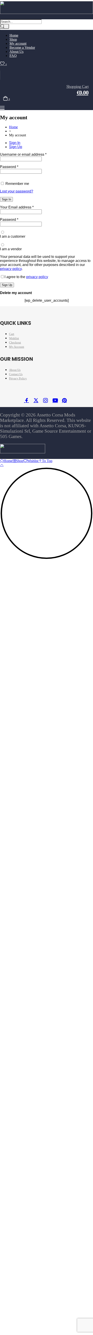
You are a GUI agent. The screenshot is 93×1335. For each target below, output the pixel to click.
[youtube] (56, 401)
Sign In (14, 143)
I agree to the (26, 277)
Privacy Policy (18, 378)
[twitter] (37, 401)
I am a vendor (11, 249)
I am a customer (12, 236)
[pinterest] (65, 401)
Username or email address (23, 154)
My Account (16, 346)
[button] (2, 108)
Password (9, 167)
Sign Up (15, 147)
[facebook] (27, 401)
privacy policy (11, 269)
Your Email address (17, 207)
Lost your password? (16, 191)
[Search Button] (4, 26)
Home (13, 127)
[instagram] (46, 401)
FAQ (13, 56)
